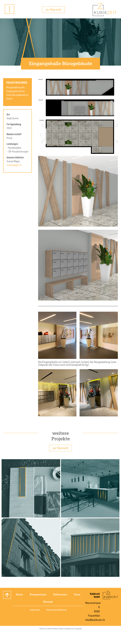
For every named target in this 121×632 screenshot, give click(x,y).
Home (19, 594)
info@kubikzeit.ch (95, 619)
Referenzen (60, 594)
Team (77, 594)
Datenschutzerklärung (56, 610)
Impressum (35, 610)
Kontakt (48, 601)
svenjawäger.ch (14, 165)
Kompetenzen (38, 594)
